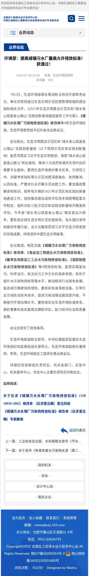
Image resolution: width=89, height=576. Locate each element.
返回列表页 (77, 430)
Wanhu (71, 568)
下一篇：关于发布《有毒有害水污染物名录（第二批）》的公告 (44, 450)
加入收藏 (35, 518)
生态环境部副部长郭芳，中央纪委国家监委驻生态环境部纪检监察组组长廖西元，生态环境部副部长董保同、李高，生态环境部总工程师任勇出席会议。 (44, 347)
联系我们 (52, 518)
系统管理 (69, 518)
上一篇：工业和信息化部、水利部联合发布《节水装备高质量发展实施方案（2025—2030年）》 (44, 441)
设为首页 (18, 518)
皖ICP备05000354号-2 (48, 553)
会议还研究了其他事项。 (25, 328)
